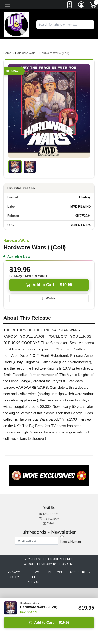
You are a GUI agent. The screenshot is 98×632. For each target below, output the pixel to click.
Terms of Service (34, 577)
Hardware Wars (25, 53)
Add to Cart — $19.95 (52, 285)
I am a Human (70, 541)
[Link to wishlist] (69, 5)
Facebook (50, 514)
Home (7, 53)
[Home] (16, 24)
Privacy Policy (14, 575)
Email (50, 523)
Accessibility (80, 572)
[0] (93, 5)
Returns (55, 572)
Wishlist (51, 298)
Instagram (50, 518)
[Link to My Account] (81, 5)
